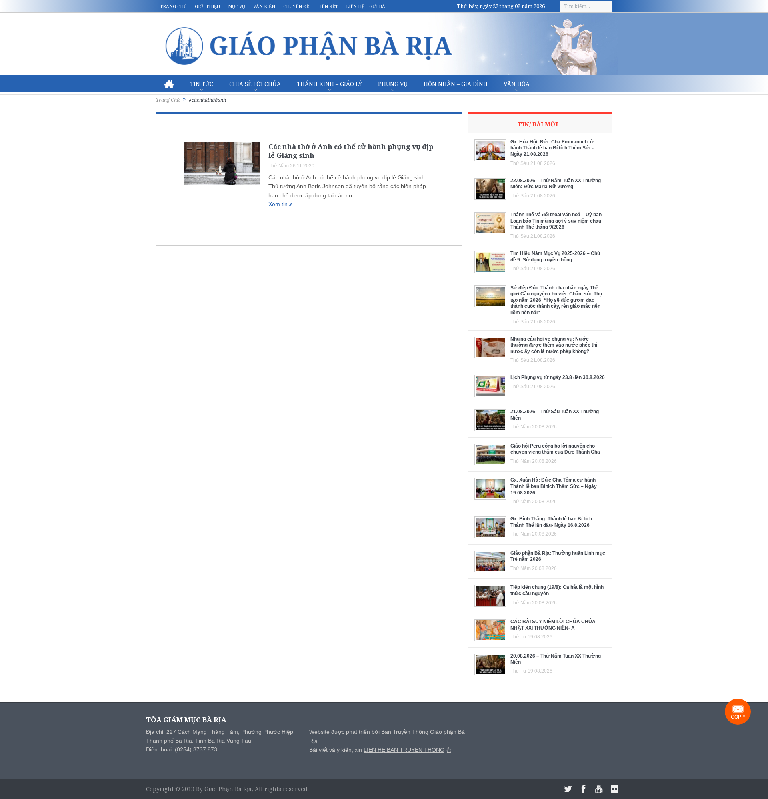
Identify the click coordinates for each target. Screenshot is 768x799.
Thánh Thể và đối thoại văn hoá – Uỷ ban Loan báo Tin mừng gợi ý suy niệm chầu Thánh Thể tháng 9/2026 (556, 221)
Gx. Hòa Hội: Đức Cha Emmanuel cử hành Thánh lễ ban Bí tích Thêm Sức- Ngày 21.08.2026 (552, 148)
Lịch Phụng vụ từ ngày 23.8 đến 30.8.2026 (557, 377)
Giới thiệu (207, 6)
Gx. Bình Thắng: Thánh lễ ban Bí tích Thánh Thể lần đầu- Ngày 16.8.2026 (551, 522)
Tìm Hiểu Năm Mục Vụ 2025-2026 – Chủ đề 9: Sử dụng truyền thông (555, 257)
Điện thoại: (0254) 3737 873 (181, 749)
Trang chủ (173, 6)
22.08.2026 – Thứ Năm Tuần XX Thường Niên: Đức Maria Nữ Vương (555, 184)
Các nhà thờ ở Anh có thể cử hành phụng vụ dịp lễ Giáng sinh (350, 151)
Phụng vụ (393, 84)
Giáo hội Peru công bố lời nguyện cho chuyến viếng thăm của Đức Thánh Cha (555, 449)
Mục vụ (236, 6)
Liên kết (327, 6)
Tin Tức (201, 84)
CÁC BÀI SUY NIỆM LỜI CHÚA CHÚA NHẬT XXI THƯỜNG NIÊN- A (553, 625)
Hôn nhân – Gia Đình (456, 84)
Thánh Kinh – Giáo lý (329, 84)
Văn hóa (517, 84)
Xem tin (278, 204)
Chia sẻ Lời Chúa (255, 84)
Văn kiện (264, 6)
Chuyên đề (296, 6)
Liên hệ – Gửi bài (366, 6)
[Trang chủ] (169, 84)
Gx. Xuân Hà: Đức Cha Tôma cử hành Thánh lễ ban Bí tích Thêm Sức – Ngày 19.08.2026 (553, 486)
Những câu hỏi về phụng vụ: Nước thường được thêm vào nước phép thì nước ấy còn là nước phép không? (553, 345)
